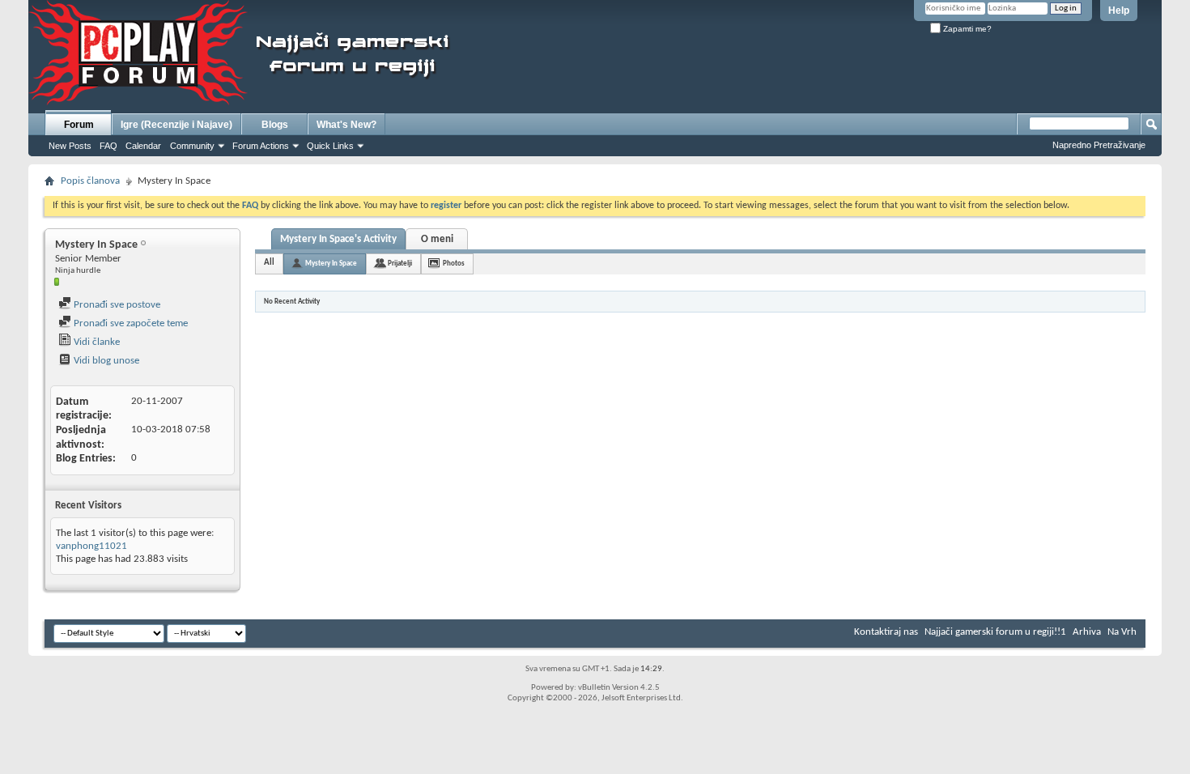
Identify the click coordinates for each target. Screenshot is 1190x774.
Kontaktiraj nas (886, 632)
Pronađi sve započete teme (129, 323)
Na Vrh (1122, 632)
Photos (454, 263)
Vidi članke (95, 342)
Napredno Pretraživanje (1098, 145)
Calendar (143, 146)
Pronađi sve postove (115, 305)
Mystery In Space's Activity (338, 239)
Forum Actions (260, 146)
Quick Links (330, 146)
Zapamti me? (966, 28)
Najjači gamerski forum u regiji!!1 (995, 632)
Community (192, 146)
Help (1118, 10)
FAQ (108, 146)
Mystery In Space (331, 263)
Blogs (274, 124)
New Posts (70, 146)
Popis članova (90, 181)
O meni (437, 239)
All (269, 262)
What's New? (346, 124)
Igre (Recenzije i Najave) (176, 124)
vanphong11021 (91, 546)
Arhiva (1087, 632)
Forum (79, 124)
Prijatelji (400, 263)
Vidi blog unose (105, 360)
